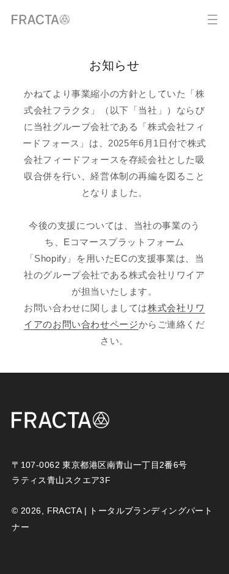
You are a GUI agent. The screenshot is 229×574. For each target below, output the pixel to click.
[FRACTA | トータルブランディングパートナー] (41, 19)
